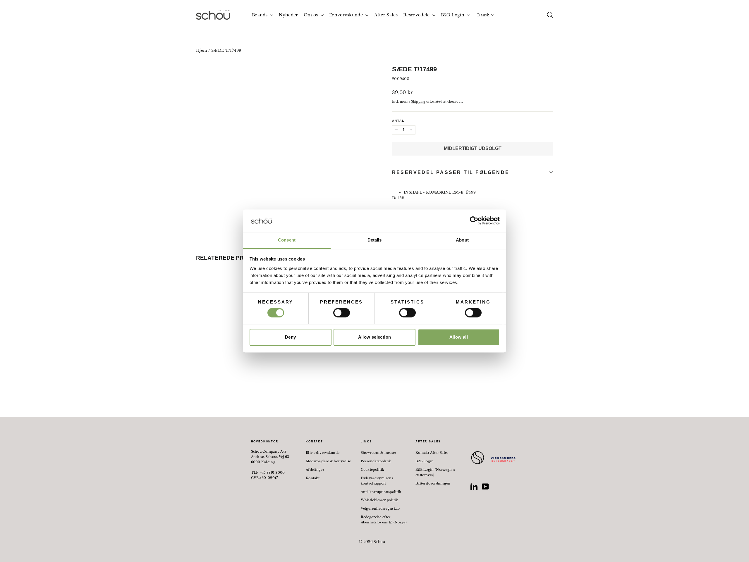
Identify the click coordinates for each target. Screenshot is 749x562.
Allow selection (374, 337)
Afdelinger (315, 470)
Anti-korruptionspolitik (381, 492)
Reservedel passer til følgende (450, 172)
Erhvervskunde (346, 15)
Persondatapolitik (376, 461)
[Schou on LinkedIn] (473, 486)
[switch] (341, 313)
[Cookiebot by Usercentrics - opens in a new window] (474, 220)
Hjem (201, 50)
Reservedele (417, 15)
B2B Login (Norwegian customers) (435, 472)
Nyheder (288, 15)
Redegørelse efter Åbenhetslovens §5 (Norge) (384, 519)
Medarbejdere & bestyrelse (328, 461)
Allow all (458, 337)
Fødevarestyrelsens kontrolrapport (377, 480)
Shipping (418, 102)
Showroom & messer (378, 453)
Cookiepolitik (372, 470)
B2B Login (453, 15)
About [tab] (462, 239)
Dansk (483, 15)
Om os (311, 15)
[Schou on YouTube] (485, 486)
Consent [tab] (287, 239)
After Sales (386, 15)
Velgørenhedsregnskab (380, 508)
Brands (260, 15)
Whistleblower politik (379, 500)
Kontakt (312, 478)
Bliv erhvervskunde (322, 453)
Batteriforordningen (433, 483)
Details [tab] (374, 239)
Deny (290, 337)
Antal (398, 120)
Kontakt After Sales (432, 453)
